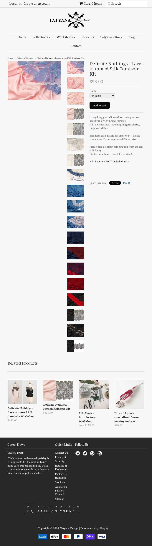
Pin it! (126, 182)
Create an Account (36, 3)
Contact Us (61, 452)
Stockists (88, 37)
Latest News (16, 444)
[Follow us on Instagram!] (100, 454)
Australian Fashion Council (61, 490)
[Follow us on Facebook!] (78, 454)
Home (22, 37)
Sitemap (59, 498)
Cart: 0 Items (93, 3)
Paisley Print (15, 452)
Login (13, 3)
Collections (40, 37)
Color (93, 90)
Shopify (104, 528)
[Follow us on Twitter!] (85, 454)
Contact (76, 46)
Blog (131, 37)
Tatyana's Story (111, 37)
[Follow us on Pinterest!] (93, 454)
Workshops (65, 37)
